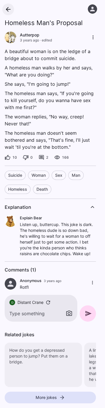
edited (47, 40)
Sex (58, 175)
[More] (93, 37)
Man (76, 175)
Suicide (15, 175)
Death (42, 189)
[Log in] (92, 9)
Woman (39, 175)
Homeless (17, 189)
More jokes (46, 397)
